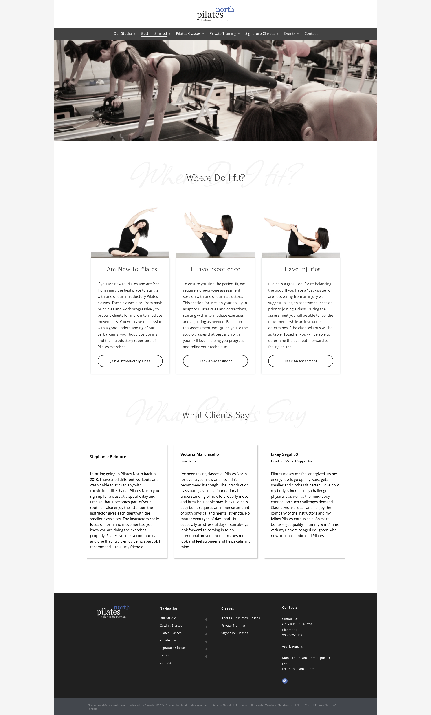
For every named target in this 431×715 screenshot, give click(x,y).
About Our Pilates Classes (240, 618)
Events (289, 33)
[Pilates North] (215, 14)
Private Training (223, 33)
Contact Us (290, 619)
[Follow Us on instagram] (285, 681)
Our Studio (123, 33)
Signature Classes (260, 33)
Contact (311, 33)
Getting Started (154, 33)
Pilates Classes (188, 33)
